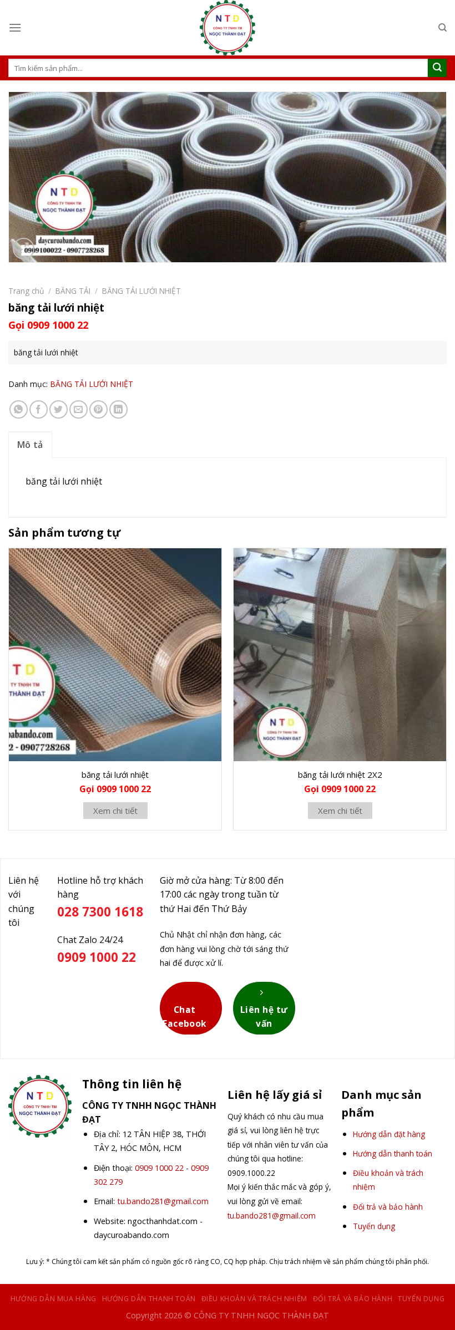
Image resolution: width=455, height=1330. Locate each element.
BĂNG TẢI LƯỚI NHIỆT (141, 291)
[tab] (30, 444)
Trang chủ (26, 291)
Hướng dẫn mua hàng (54, 1298)
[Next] (446, 693)
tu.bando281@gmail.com (163, 1201)
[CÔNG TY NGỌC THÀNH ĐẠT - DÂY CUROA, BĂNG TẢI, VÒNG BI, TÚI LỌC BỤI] (227, 27)
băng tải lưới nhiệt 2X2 (340, 774)
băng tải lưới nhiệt (115, 774)
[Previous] (9, 693)
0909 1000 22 (159, 1168)
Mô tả (30, 445)
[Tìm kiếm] (442, 27)
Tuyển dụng (421, 1298)
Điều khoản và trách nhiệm (254, 1298)
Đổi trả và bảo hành (353, 1298)
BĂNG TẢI (72, 291)
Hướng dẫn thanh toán (149, 1298)
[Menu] (15, 27)
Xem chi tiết (115, 810)
